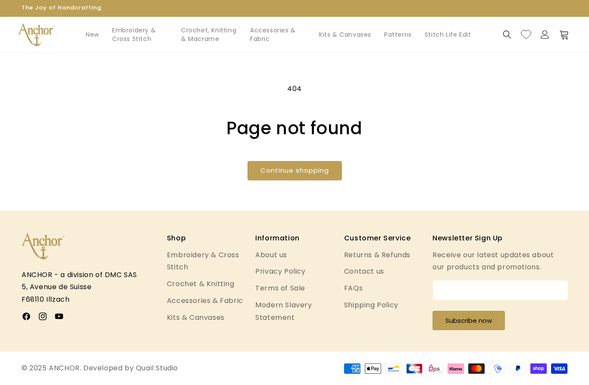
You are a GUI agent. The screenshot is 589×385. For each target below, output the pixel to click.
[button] (507, 34)
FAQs (353, 288)
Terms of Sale (280, 288)
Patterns (398, 34)
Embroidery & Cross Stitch (134, 34)
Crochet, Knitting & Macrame (208, 34)
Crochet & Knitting (201, 284)
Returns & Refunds (377, 255)
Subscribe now (468, 320)
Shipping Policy (371, 305)
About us (271, 255)
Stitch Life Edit (448, 34)
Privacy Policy (280, 271)
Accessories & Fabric (273, 34)
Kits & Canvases (345, 34)
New (92, 34)
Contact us (364, 271)
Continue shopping (294, 170)
